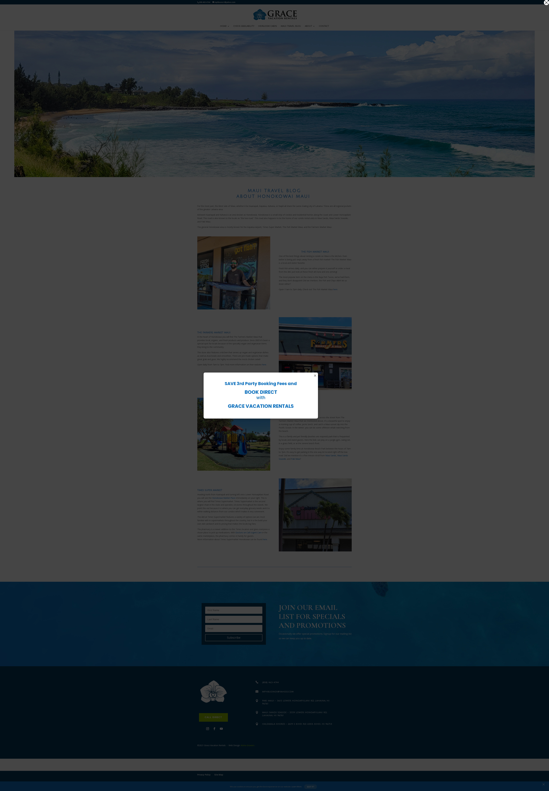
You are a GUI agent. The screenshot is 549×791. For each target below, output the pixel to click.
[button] (546, 2)
